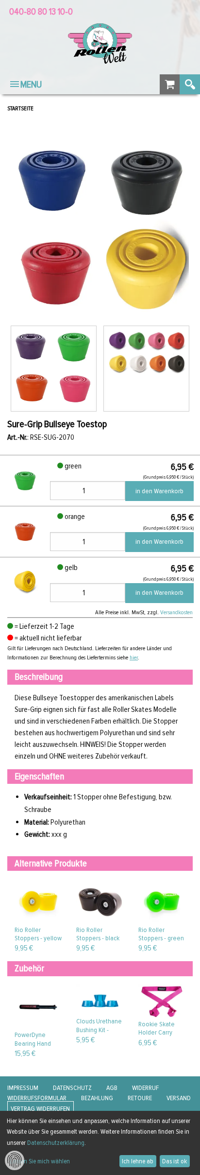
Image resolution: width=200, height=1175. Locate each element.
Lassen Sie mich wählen (40, 1161)
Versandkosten (176, 612)
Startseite (20, 108)
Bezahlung (97, 1098)
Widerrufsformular (37, 1098)
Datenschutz (72, 1088)
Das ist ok (174, 1161)
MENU (31, 84)
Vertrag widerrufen (40, 1109)
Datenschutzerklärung (55, 1143)
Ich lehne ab (137, 1161)
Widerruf (145, 1088)
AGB (111, 1088)
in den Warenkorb (159, 491)
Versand (179, 1098)
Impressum (22, 1088)
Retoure (140, 1098)
